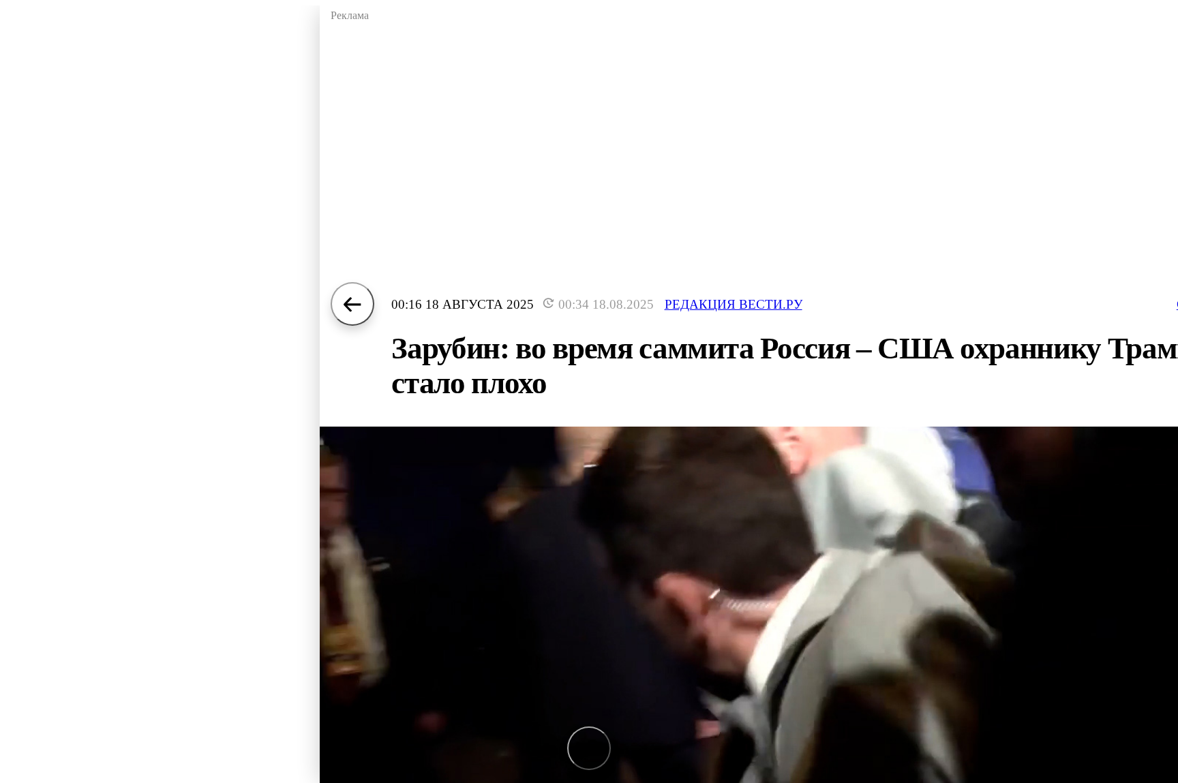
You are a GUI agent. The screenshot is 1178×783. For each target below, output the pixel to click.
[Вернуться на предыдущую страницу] (352, 304)
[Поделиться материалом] (589, 748)
